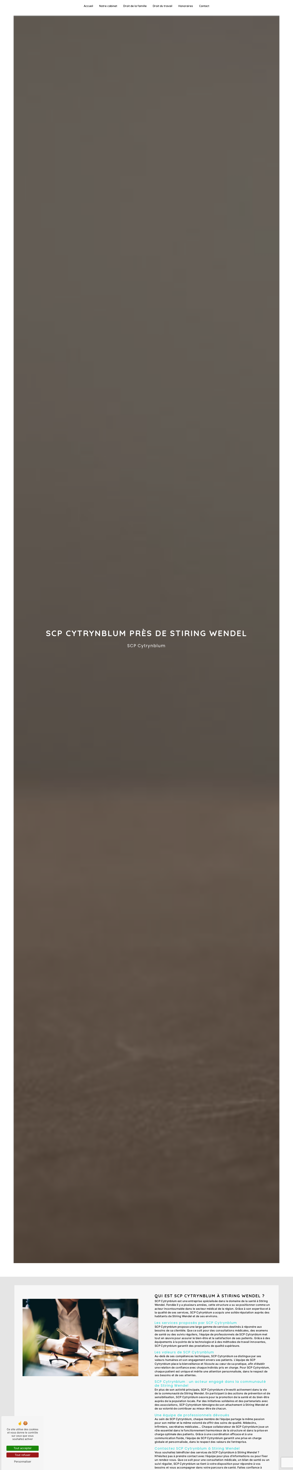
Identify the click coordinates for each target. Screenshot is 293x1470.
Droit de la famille (135, 6)
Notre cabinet (108, 6)
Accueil (88, 6)
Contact (204, 6)
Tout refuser (22, 1455)
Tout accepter (23, 1448)
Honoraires (185, 6)
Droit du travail (162, 6)
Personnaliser (22, 1461)
